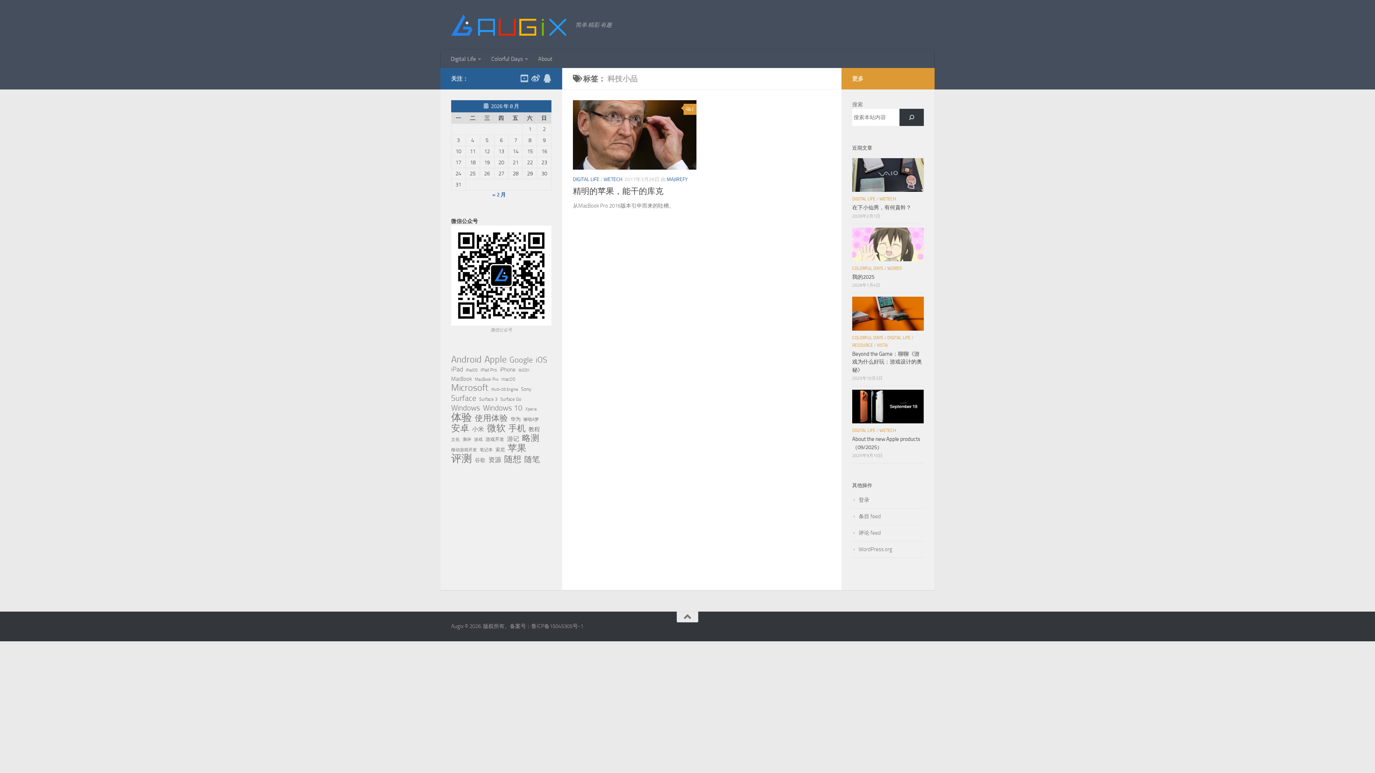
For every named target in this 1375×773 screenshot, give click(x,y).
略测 (530, 438)
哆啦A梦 (531, 419)
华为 (516, 419)
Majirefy (677, 179)
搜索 (857, 104)
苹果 (517, 448)
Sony (526, 389)
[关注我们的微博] (535, 78)
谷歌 (480, 460)
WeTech (613, 179)
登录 (864, 500)
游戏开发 (495, 439)
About (545, 58)
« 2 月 (499, 194)
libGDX (523, 370)
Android (466, 359)
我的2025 (863, 277)
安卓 (460, 428)
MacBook (461, 379)
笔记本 (486, 449)
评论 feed (870, 533)
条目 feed (870, 516)
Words (894, 268)
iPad (457, 369)
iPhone (508, 369)
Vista (882, 345)
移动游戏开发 (464, 449)
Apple (495, 359)
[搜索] (911, 117)
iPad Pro (489, 370)
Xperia (531, 409)
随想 (512, 459)
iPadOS (472, 370)
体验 (461, 417)
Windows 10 (502, 408)
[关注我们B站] (524, 78)
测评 (467, 439)
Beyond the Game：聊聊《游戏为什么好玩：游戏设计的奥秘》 (887, 362)
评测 (461, 458)
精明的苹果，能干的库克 (618, 191)
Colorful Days (507, 58)
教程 (534, 429)
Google (521, 360)
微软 (496, 428)
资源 (494, 460)
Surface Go (510, 399)
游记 (513, 438)
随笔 (532, 459)
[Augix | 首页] (509, 25)
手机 (517, 428)
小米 (478, 429)
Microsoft (469, 388)
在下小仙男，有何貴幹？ (881, 207)
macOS (508, 379)
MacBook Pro (486, 379)
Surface (463, 398)
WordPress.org (875, 549)
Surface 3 (488, 399)
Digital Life (463, 58)
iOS (541, 360)
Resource (862, 345)
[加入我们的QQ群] (547, 78)
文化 (455, 439)
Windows (465, 408)
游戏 (478, 439)
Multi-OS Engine (504, 389)
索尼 (500, 449)
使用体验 (491, 418)
